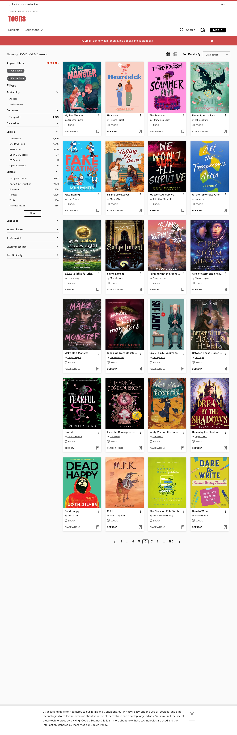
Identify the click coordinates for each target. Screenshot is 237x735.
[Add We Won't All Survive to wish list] (183, 211)
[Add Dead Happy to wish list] (98, 527)
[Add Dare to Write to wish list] (225, 527)
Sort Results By (192, 54)
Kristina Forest (117, 120)
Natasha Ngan (202, 278)
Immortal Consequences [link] (121, 432)
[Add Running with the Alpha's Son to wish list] (183, 290)
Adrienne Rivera (75, 120)
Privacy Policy (131, 711)
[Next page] (179, 541)
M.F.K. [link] (110, 511)
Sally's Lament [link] (115, 273)
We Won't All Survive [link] (162, 194)
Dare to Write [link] (200, 511)
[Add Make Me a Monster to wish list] (98, 369)
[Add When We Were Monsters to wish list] (140, 369)
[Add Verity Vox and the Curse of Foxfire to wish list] (183, 448)
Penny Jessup (159, 278)
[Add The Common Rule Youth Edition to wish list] (183, 527)
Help (223, 4)
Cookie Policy (99, 725)
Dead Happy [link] (72, 511)
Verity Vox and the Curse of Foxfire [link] (165, 432)
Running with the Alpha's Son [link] (165, 273)
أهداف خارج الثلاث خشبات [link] (79, 273)
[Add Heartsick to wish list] (140, 131)
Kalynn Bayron (74, 357)
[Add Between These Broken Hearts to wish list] (225, 369)
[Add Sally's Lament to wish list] (140, 290)
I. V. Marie (115, 436)
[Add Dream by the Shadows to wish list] (225, 448)
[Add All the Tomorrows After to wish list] (225, 211)
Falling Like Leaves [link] (118, 194)
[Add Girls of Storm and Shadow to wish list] (225, 290)
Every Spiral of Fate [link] (203, 115)
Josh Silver (72, 515)
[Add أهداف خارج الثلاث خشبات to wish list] (98, 290)
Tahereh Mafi (201, 120)
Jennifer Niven (117, 357)
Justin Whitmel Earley (163, 515)
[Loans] (203, 30)
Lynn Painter (73, 199)
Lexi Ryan (199, 357)
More (32, 213)
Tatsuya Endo (159, 357)
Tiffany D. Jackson (161, 120)
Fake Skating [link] (72, 194)
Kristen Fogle (201, 515)
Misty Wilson (116, 199)
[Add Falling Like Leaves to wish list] (140, 211)
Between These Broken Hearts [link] (208, 353)
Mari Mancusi (116, 278)
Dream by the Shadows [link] (205, 432)
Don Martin (158, 436)
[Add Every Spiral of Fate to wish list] (225, 131)
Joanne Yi (200, 199)
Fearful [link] (69, 432)
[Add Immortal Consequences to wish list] (140, 448)
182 (171, 541)
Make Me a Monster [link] (76, 353)
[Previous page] (115, 541)
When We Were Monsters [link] (122, 353)
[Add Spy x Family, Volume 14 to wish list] (183, 369)
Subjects (13, 30)
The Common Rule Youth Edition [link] (165, 511)
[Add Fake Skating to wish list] (98, 211)
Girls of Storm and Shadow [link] (208, 273)
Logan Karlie (201, 436)
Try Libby (85, 41)
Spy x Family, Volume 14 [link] (164, 353)
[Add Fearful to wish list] (98, 448)
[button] (187, 30)
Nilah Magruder (117, 515)
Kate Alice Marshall (162, 199)
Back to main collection (24, 4)
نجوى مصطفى (74, 278)
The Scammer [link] (157, 115)
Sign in (217, 30)
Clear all (52, 63)
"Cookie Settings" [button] (91, 720)
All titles (13, 98)
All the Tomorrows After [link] (206, 194)
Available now (16, 104)
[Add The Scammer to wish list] (183, 131)
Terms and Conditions (104, 711)
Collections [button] (32, 30)
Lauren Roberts (74, 436)
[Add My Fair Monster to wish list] (98, 131)
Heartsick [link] (112, 115)
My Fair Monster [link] (74, 115)
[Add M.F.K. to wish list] (140, 527)
